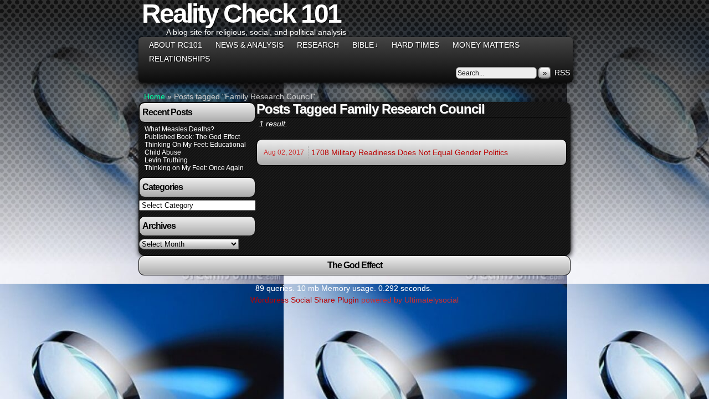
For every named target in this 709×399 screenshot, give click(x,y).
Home (154, 96)
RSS (562, 72)
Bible (365, 44)
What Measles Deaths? (179, 129)
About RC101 (175, 44)
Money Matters (486, 44)
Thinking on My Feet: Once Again (194, 168)
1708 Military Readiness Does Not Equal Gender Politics (409, 152)
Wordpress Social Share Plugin (305, 299)
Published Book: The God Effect (192, 137)
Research (318, 44)
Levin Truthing (166, 160)
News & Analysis (249, 44)
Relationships (179, 58)
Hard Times (415, 44)
